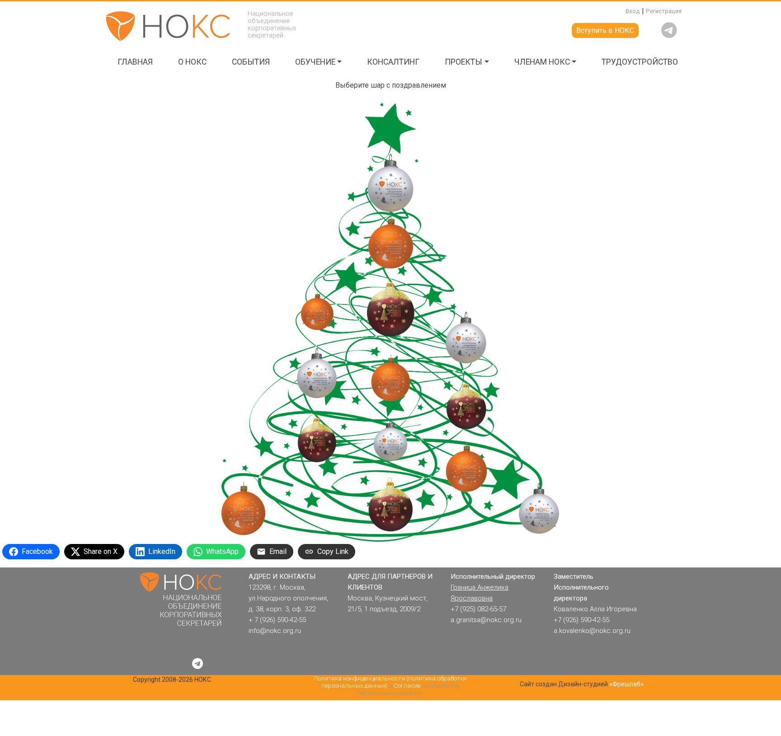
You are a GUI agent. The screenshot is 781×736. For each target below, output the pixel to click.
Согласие (407, 685)
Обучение (315, 61)
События (251, 61)
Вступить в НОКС (605, 30)
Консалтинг (393, 61)
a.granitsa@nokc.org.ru (486, 620)
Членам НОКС (542, 61)
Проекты (463, 61)
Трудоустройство (640, 61)
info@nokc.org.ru (275, 631)
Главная (135, 61)
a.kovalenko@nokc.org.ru (592, 631)
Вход (633, 11)
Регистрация (664, 11)
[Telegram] (197, 663)
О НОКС (192, 61)
